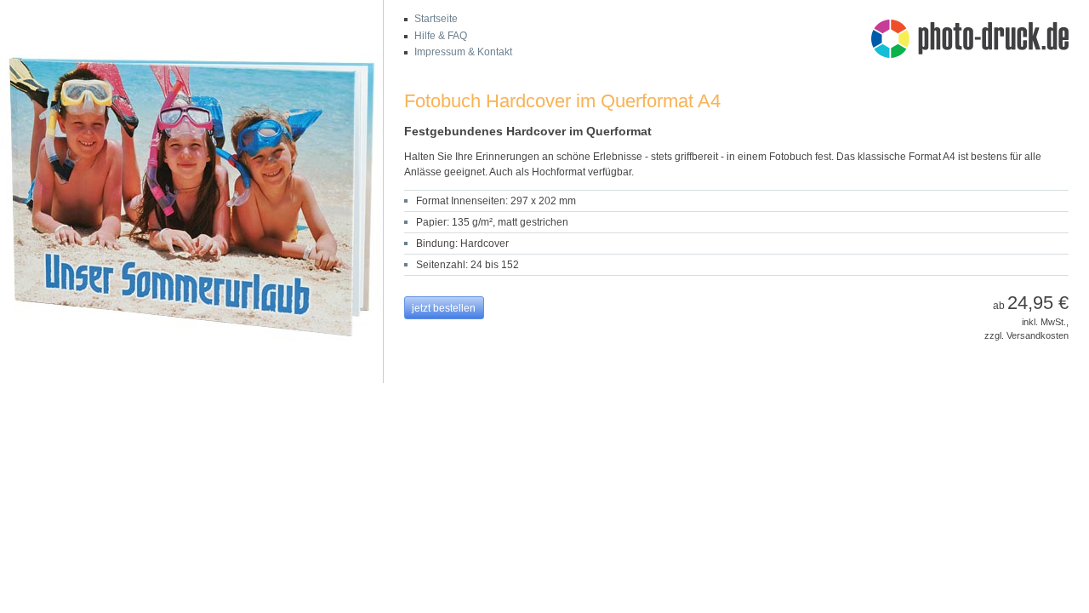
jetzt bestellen (444, 308)
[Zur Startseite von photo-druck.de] (978, 41)
